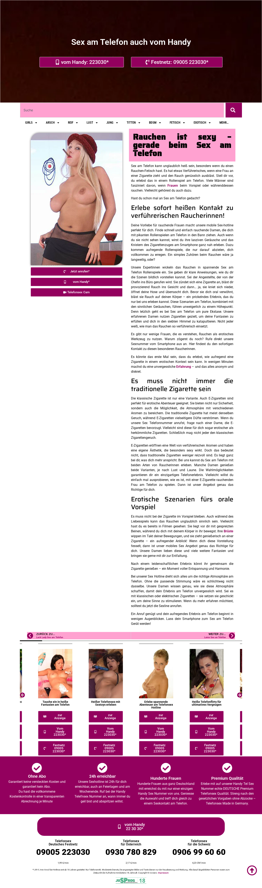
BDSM (152, 122)
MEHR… (224, 122)
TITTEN (131, 122)
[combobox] (122, 110)
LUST (90, 122)
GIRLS (29, 122)
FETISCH (175, 122)
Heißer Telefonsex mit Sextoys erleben (105, 703)
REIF (70, 122)
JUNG (109, 122)
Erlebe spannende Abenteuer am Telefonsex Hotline (156, 704)
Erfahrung (183, 367)
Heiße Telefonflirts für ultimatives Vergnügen (206, 703)
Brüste (228, 531)
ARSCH (50, 122)
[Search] (234, 110)
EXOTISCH (200, 122)
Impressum (163, 873)
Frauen (172, 185)
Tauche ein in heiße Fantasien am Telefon (55, 703)
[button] (22, 694)
